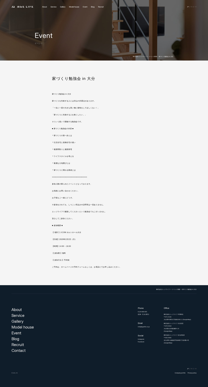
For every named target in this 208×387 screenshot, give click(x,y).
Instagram (141, 339)
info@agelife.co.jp (144, 327)
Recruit (101, 7)
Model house (74, 7)
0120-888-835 (142, 312)
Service (53, 7)
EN (192, 7)
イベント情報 (153, 56)
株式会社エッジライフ (140, 56)
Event (85, 7)
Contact (18, 350)
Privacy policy (192, 373)
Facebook (141, 342)
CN (196, 7)
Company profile (180, 373)
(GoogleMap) (187, 319)
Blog (92, 7)
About (44, 7)
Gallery (62, 7)
